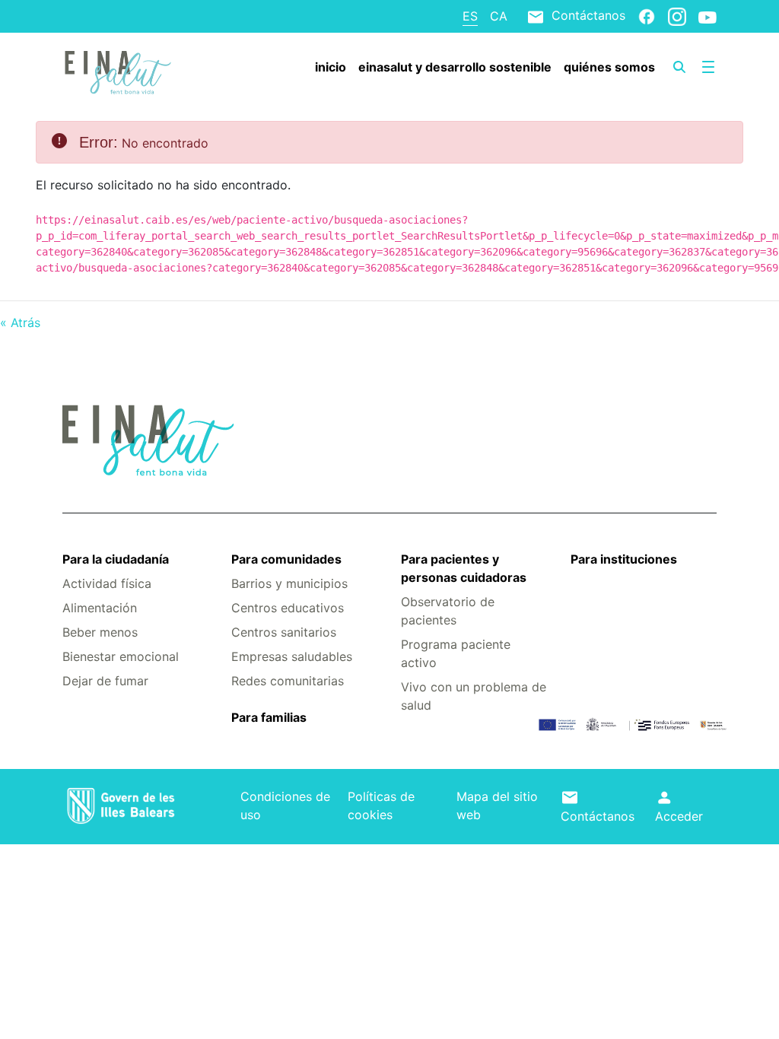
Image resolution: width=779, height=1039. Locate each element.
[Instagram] (677, 16)
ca (498, 16)
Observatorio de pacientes (447, 611)
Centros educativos (287, 607)
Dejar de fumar (105, 680)
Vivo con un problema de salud (473, 696)
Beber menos (100, 632)
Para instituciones (624, 559)
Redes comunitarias (287, 680)
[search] (679, 67)
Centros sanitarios (283, 632)
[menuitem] (330, 67)
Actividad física (106, 583)
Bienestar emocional (120, 656)
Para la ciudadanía (115, 559)
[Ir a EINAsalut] (116, 71)
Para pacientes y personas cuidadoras (463, 568)
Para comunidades (286, 559)
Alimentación (99, 607)
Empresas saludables (291, 656)
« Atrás (20, 322)
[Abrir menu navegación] (708, 67)
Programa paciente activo (455, 653)
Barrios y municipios (289, 583)
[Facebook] (647, 16)
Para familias (269, 717)
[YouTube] (707, 16)
